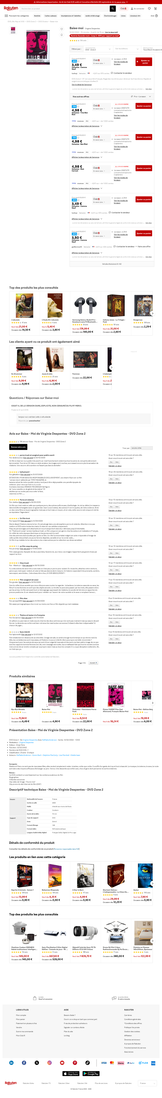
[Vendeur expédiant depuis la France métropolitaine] (89, 212)
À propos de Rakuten (123, 1083)
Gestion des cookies (132, 1031)
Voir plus (149, 89)
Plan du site (68, 1031)
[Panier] (155, 8)
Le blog (66, 1036)
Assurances (128, 1052)
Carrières (128, 1015)
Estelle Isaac (75, 755)
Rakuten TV (46, 1083)
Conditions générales (132, 1019)
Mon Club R (20, 1036)
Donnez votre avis (18, 447)
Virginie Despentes (30, 740)
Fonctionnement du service (135, 1048)
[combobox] (64, 9)
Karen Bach (36, 755)
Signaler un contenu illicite (74, 1027)
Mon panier (20, 1019)
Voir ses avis (28, 458)
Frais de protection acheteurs (75, 1023)
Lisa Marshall (64, 755)
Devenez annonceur (132, 1040)
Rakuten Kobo (28, 1083)
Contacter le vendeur (123, 73)
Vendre (19, 1027)
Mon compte (21, 1015)
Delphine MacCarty (50, 755)
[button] (121, 2)
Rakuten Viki (82, 1083)
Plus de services (101, 1083)
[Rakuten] (11, 9)
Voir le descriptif (111, 32)
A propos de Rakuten (132, 1044)
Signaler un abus (115, 466)
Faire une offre (144, 246)
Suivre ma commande (24, 1031)
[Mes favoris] (149, 8)
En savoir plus (98, 63)
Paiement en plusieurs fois (26, 1023)
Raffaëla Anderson (49, 740)
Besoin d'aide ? (69, 1015)
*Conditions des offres (133, 1023)
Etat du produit (148, 48)
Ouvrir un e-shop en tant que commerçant (80, 1019)
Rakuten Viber (64, 1083)
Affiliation (128, 1036)
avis (83, 40)
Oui (111, 462)
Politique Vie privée (132, 1027)
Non (117, 462)
